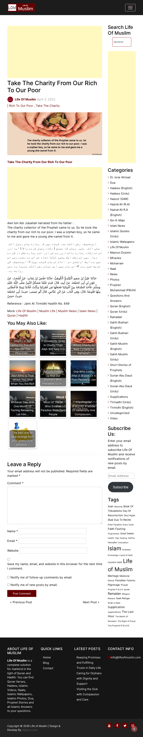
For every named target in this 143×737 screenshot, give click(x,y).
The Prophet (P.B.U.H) (118, 625)
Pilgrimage (114, 584)
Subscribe (120, 487)
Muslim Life (47, 311)
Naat (113, 269)
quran (127, 589)
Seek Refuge (123, 598)
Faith (111, 529)
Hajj (117, 538)
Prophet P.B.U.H (115, 589)
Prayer (124, 584)
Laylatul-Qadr (115, 562)
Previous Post (22, 602)
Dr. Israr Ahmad (120, 177)
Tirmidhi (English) (121, 407)
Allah (110, 506)
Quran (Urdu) (118, 311)
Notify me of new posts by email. (34, 585)
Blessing (118, 506)
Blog (46, 663)
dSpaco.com (29, 729)
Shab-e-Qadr (114, 603)
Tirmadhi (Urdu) (120, 402)
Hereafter (112, 542)
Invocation (123, 542)
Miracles (115, 258)
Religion (126, 594)
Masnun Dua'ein (120, 252)
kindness (126, 549)
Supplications (119, 396)
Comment (15, 483)
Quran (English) (120, 306)
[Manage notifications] (134, 729)
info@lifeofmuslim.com (126, 657)
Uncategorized (119, 413)
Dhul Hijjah (129, 515)
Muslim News (67, 311)
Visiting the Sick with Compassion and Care (88, 694)
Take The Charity (48, 105)
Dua (112, 182)
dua (110, 519)
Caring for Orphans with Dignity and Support (89, 678)
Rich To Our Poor (21, 105)
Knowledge (113, 555)
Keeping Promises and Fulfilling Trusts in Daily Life (89, 663)
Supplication (116, 607)
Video (114, 418)
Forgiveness (113, 533)
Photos (114, 279)
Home (47, 657)
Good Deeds (127, 533)
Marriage (113, 575)
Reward (111, 598)
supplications (114, 612)
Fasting (120, 529)
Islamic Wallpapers (122, 241)
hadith (111, 538)
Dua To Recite (122, 519)
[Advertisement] (54, 52)
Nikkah (111, 580)
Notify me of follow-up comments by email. (41, 577)
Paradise (120, 580)
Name (12, 531)
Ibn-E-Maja (117, 220)
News (113, 274)
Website (12, 550)
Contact (48, 668)
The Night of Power (126, 621)
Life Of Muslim (26, 311)
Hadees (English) (121, 188)
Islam (114, 548)
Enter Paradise (115, 524)
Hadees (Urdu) (119, 193)
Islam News (88, 311)
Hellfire (131, 538)
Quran (11, 315)
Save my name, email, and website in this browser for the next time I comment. (54, 566)
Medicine (124, 576)
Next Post (90, 602)
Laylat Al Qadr (126, 555)
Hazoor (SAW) (119, 199)
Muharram (116, 263)
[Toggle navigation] (130, 7)
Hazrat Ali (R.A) (120, 204)
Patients (131, 580)
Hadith (23, 315)
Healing (123, 538)
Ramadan (116, 317)
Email (12, 541)
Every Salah (128, 525)
